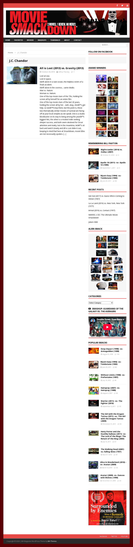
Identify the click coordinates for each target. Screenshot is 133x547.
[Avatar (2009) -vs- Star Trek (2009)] (118, 260)
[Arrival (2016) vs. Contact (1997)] (113, 80)
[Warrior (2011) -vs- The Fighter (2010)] (93, 404)
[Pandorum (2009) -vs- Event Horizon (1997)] (96, 269)
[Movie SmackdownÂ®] (66, 23)
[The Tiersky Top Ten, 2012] (101, 113)
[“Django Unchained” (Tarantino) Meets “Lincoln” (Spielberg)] (101, 126)
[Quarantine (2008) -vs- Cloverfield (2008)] (107, 260)
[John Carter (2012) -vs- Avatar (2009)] (101, 245)
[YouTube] (127, 5)
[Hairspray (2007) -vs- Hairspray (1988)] (93, 393)
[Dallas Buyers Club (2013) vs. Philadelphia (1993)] (101, 93)
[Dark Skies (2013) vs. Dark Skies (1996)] (113, 239)
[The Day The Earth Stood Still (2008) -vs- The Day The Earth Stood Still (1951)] (119, 277)
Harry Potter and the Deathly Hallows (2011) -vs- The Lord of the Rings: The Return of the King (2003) (113, 435)
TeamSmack (55, 40)
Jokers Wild (93, 222)
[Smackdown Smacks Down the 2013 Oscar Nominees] (113, 113)
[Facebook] (117, 5)
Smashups (42, 40)
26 (117, 468)
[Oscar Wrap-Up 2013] (101, 106)
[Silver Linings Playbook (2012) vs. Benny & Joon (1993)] (113, 127)
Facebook (103, 536)
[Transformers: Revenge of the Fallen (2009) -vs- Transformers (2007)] (96, 277)
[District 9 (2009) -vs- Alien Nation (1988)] (107, 269)
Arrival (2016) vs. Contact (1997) (101, 210)
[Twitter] (122, 5)
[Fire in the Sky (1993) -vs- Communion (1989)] (107, 277)
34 (120, 424)
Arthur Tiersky (63, 72)
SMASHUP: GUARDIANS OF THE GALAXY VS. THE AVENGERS (105, 310)
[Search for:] (113, 45)
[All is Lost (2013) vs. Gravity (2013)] (113, 93)
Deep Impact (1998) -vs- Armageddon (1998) (112, 350)
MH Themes (52, 541)
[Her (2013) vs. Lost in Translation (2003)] (101, 86)
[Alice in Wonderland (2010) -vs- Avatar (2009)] (93, 467)
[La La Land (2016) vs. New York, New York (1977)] (101, 79)
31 (115, 442)
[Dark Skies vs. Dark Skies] (101, 253)
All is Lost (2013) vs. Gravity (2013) (62, 68)
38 (117, 393)
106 (118, 354)
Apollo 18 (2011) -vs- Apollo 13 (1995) (113, 163)
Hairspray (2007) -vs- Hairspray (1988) (110, 389)
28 (116, 455)
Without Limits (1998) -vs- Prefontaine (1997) (113, 376)
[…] (65, 134)
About (67, 40)
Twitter (114, 536)
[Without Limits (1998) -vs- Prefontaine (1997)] (93, 380)
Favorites (18, 40)
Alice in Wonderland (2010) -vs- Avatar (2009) (113, 463)
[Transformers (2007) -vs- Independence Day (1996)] (113, 286)
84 (116, 181)
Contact (78, 40)
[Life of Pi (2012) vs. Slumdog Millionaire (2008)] (101, 134)
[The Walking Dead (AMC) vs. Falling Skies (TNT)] (113, 245)
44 (115, 380)
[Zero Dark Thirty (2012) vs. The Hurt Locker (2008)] (113, 119)
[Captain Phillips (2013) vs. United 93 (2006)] (113, 99)
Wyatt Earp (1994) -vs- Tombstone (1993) (111, 176)
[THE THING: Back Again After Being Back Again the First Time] (113, 252)
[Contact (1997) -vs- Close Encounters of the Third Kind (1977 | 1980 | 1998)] (118, 269)
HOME (7, 40)
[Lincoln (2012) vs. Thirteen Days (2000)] (113, 134)
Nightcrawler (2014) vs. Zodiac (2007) (111, 150)
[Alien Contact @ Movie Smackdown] (96, 261)
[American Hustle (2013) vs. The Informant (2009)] (113, 86)
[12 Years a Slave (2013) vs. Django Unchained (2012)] (101, 99)
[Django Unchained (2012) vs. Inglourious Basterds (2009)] (101, 119)
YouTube (124, 536)
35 (120, 406)
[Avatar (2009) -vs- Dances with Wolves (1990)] (93, 480)
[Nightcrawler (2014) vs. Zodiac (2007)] (93, 153)
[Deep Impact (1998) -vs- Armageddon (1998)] (93, 352)
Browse (30, 40)
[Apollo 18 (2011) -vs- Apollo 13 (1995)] (93, 167)
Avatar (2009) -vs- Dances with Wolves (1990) (113, 476)
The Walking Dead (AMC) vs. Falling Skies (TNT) (112, 450)
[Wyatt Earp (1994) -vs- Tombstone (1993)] (93, 181)
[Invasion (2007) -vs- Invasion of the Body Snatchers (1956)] (101, 286)
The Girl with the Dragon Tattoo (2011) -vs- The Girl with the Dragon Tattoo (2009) (113, 417)
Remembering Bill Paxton (103, 143)
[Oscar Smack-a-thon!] (113, 106)
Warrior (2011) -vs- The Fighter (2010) (111, 402)
